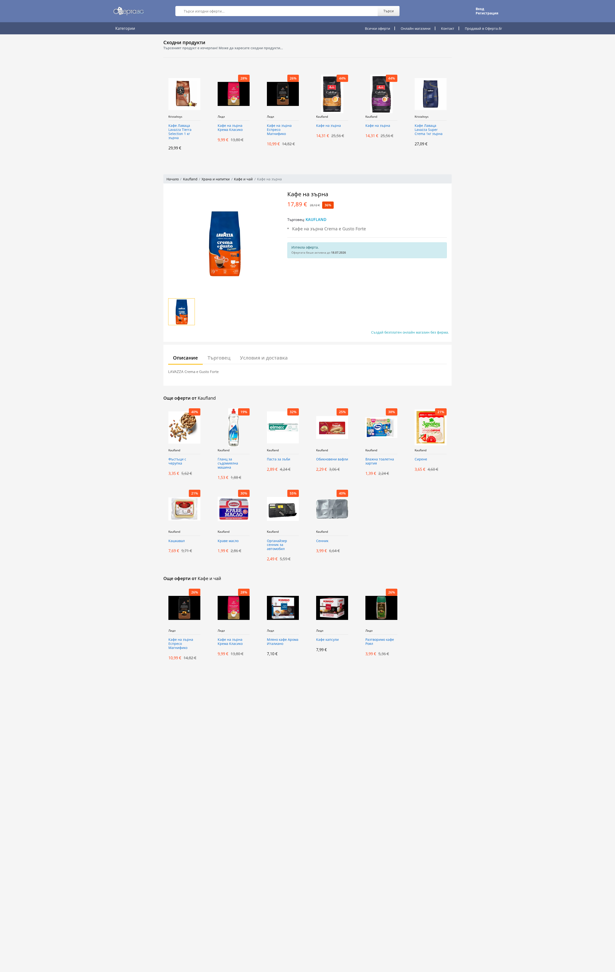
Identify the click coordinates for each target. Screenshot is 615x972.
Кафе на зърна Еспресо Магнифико (236, 130)
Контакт (447, 28)
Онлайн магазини (415, 28)
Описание (185, 358)
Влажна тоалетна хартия (379, 461)
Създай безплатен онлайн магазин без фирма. (410, 332)
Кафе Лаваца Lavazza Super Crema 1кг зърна (386, 130)
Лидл (178, 116)
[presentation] (151, 112)
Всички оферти (377, 28)
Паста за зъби (278, 459)
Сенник (322, 541)
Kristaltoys (379, 116)
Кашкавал (176, 541)
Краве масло (228, 541)
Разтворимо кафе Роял (379, 642)
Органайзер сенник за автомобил (277, 545)
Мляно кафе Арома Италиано (282, 642)
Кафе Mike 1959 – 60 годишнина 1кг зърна (435, 130)
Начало (172, 179)
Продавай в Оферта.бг (483, 28)
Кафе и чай (243, 179)
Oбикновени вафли (332, 459)
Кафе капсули (327, 640)
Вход (480, 9)
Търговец (219, 358)
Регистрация (487, 13)
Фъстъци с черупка (177, 461)
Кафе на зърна (285, 126)
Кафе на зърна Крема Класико (187, 128)
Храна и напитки (216, 179)
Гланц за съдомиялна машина (228, 463)
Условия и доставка (264, 358)
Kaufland (279, 116)
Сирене (421, 459)
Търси (388, 11)
